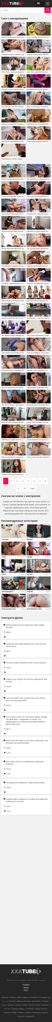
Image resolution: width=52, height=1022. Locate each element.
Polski (25, 1005)
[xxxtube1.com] (12, 5)
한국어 (44, 1009)
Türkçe (37, 1009)
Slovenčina (34, 997)
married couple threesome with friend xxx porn (26, 662)
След (32, 488)
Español (7, 1012)
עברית (4, 1005)
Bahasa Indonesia (23, 1001)
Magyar (25, 997)
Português (43, 997)
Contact (26, 984)
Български (36, 1012)
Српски (18, 1005)
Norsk (31, 1005)
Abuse (26, 987)
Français (45, 1001)
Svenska (12, 1001)
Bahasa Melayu (18, 1009)
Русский (21, 1016)
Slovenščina (36, 1001)
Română (45, 1005)
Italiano (21, 1012)
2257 (26, 990)
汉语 (19, 997)
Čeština (13, 997)
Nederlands (30, 1016)
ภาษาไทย (29, 1009)
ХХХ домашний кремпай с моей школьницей (25, 782)
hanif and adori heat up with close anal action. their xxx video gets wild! (25, 699)
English (28, 1012)
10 (24, 488)
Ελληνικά (5, 997)
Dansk (44, 1012)
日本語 (13, 1012)
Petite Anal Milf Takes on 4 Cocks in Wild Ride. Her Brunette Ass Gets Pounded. (27, 741)
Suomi (37, 1005)
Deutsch (11, 1005)
